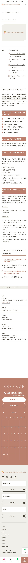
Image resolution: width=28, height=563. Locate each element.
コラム (3, 543)
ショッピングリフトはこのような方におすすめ (17, 55)
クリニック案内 (5, 535)
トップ (3, 12)
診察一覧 (4, 529)
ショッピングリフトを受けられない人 (17, 66)
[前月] (3, 412)
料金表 (3, 540)
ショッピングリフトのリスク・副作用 (17, 72)
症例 (3, 532)
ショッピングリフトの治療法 (17, 60)
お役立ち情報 (5, 546)
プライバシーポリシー (6, 550)
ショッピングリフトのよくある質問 (17, 77)
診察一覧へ (12, 489)
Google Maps (5, 302)
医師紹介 (4, 538)
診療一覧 (8, 12)
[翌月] (24, 412)
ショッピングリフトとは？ (17, 50)
